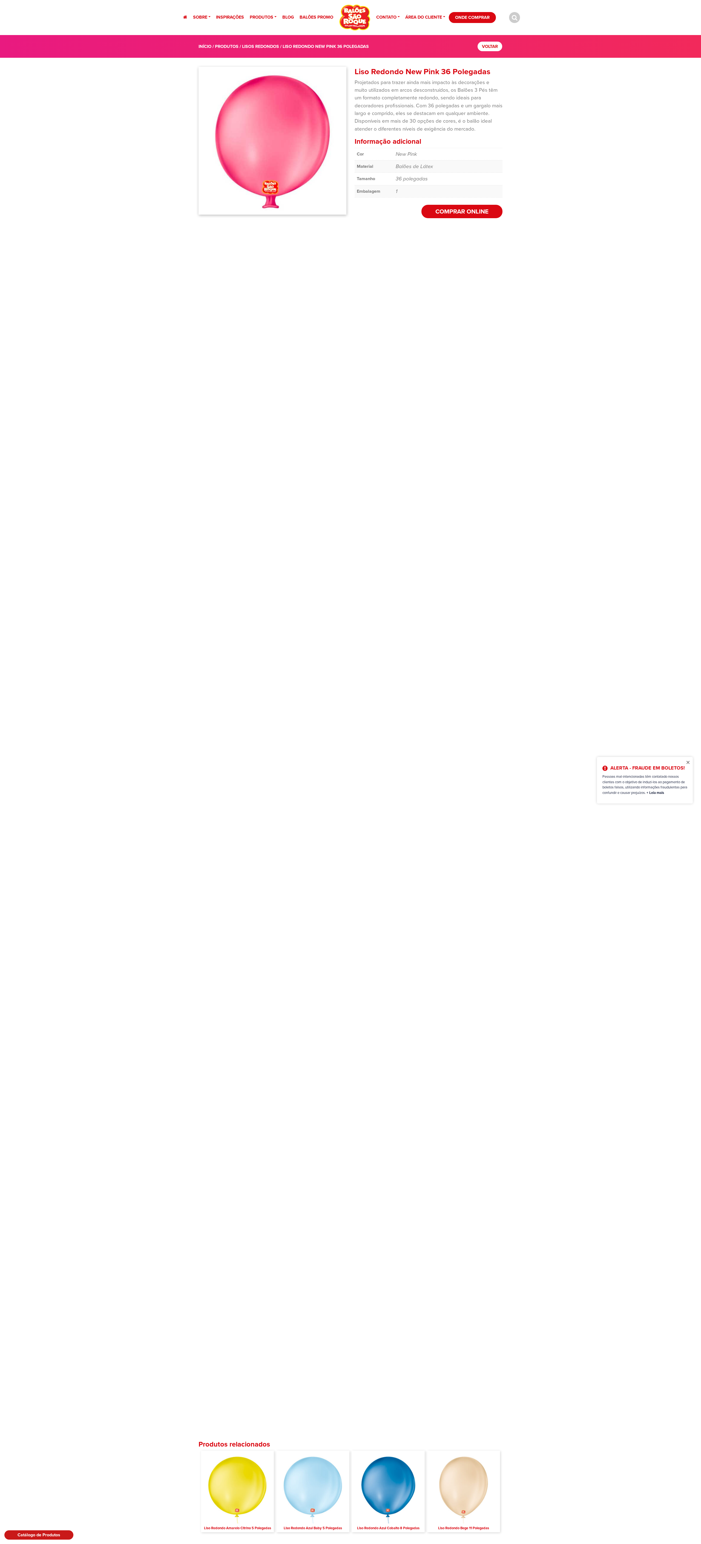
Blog (288, 17)
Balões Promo (316, 17)
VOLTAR (490, 46)
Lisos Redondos (260, 46)
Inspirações (230, 17)
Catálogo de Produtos (39, 1535)
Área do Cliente (423, 17)
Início (205, 46)
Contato (386, 17)
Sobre (200, 17)
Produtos (261, 17)
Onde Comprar (472, 17)
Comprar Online (462, 211)
